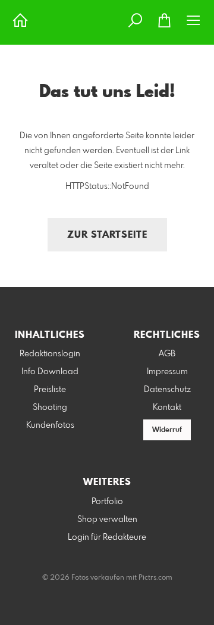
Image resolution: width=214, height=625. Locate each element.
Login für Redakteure (107, 537)
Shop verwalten (107, 519)
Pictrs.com (155, 578)
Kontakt (167, 407)
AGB (167, 354)
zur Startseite (107, 235)
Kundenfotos (50, 425)
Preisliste (50, 389)
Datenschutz (167, 389)
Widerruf (167, 430)
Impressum (167, 372)
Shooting (50, 407)
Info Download (49, 372)
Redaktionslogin (50, 354)
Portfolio (107, 501)
